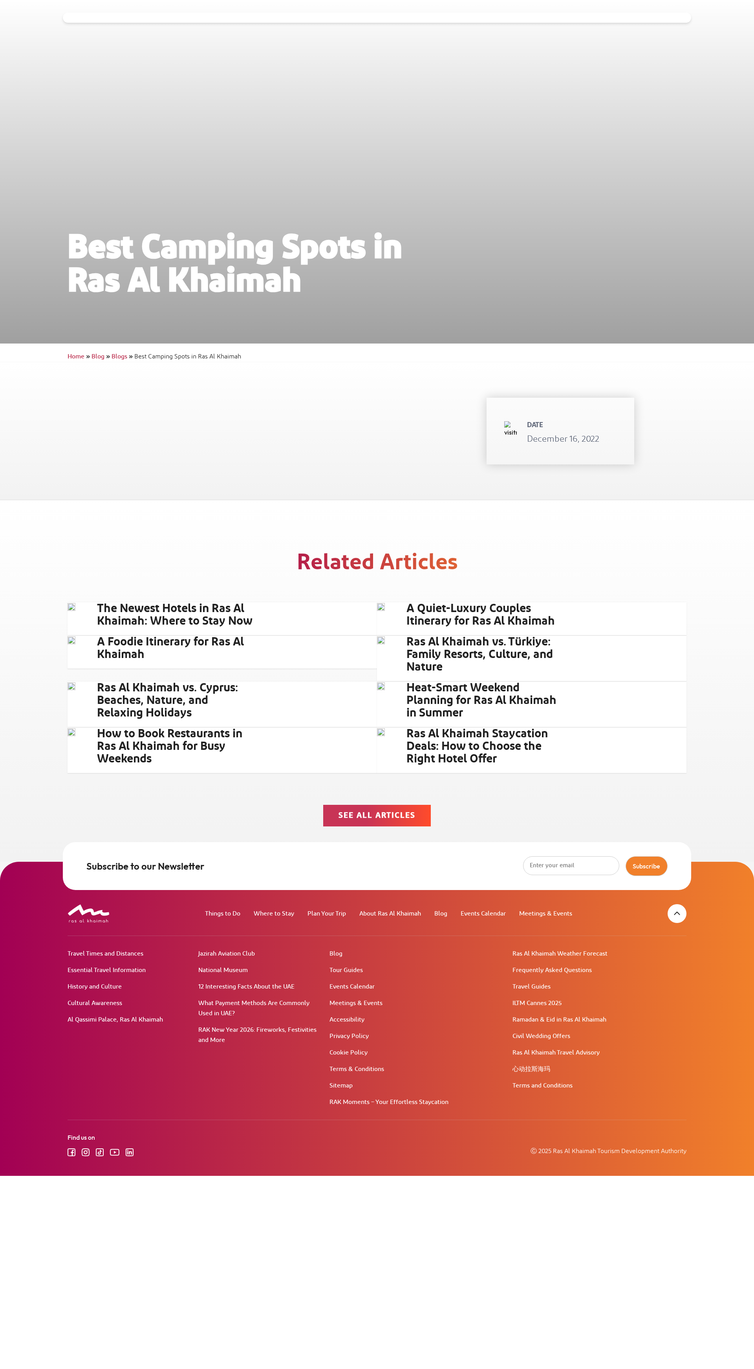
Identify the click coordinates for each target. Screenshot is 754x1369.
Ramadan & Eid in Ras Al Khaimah (559, 1020)
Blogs (122, 357)
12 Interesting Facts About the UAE (246, 987)
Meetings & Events (545, 914)
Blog (101, 357)
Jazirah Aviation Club (226, 954)
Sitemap (341, 1086)
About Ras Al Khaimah (390, 914)
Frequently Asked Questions (552, 970)
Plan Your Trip (326, 914)
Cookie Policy (348, 1053)
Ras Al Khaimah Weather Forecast (560, 954)
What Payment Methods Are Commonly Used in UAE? (253, 1008)
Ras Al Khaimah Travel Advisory (556, 1053)
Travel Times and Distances (105, 954)
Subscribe (646, 866)
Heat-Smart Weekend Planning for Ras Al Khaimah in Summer (481, 700)
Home (79, 357)
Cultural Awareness (95, 1003)
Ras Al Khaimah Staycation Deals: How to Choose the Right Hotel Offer (477, 746)
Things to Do (222, 914)
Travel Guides (531, 987)
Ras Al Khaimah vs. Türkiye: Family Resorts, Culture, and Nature (479, 654)
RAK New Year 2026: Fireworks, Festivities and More (257, 1035)
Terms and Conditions (542, 1086)
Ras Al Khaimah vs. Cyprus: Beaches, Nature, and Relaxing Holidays (167, 700)
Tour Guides (346, 970)
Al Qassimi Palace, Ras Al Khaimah (115, 1020)
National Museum (223, 970)
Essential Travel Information (107, 970)
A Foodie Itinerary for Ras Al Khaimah (170, 648)
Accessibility (346, 1020)
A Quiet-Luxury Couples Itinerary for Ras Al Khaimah (480, 615)
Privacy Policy (349, 1036)
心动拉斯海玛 (531, 1069)
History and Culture (95, 987)
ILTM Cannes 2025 (537, 1003)
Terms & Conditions (356, 1069)
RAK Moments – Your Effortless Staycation (388, 1102)
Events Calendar (483, 914)
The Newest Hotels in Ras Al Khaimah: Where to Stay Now (175, 615)
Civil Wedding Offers (541, 1036)
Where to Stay (274, 914)
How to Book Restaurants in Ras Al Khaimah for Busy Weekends (169, 746)
